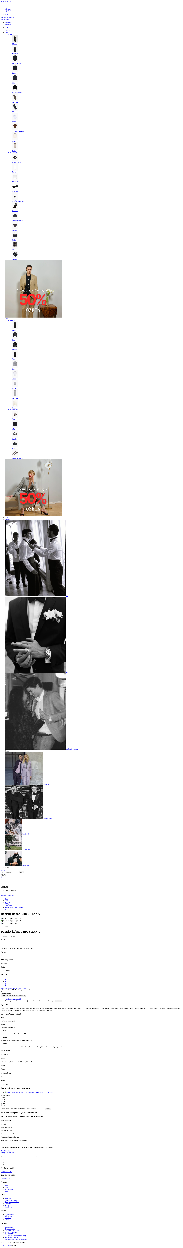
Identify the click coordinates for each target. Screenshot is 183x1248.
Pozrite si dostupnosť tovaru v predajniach (13, 995)
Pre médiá (8, 1218)
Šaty (13, 359)
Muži (6, 32)
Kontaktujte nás (9, 1214)
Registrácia (8, 11)
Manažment (8, 1207)
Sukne (14, 388)
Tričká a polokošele (18, 131)
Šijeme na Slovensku (11, 1200)
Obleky (14, 44)
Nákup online (9, 1227)
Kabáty (14, 330)
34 (4, 1097)
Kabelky (14, 448)
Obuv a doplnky (13, 152)
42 (4, 1105)
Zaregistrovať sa (6, 1151)
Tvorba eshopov (6, 1245)
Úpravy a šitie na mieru (12, 1202)
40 (4, 1103)
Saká (13, 83)
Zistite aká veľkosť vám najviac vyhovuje (13, 988)
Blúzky (14, 349)
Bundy (14, 73)
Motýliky (15, 191)
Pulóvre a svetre (17, 92)
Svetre (14, 408)
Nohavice (15, 102)
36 (4, 1099)
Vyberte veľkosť (6, 1095)
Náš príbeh (8, 1198)
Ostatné (14, 259)
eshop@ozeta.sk (6, 1178)
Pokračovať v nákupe (7, 895)
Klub (6, 14)
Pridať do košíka (6, 993)
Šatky (14, 419)
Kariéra (7, 1219)
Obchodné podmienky (11, 1237)
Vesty (14, 151)
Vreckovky (15, 181)
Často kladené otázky (11, 1232)
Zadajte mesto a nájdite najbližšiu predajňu (13, 1108)
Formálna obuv (16, 162)
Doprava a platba (10, 1229)
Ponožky (15, 211)
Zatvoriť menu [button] (5, 19)
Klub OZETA (9, 1234)
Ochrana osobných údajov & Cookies (16, 1239)
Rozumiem (59, 1001)
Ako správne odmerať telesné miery (15, 1235)
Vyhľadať (48, 1108)
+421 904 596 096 (6, 1172)
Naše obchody (9, 1216)
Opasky (14, 230)
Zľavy (6, 1191)
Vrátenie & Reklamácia (12, 1230)
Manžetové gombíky (18, 201)
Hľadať (21, 872)
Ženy (6, 319)
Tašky (14, 240)
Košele (14, 121)
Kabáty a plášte (16, 63)
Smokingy (15, 53)
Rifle (13, 112)
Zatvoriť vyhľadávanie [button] (5, 875)
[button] (3, 870)
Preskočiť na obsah (6, 1)
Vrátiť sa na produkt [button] (7, 1127)
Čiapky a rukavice (17, 220)
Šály (13, 250)
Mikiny (14, 141)
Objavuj (7, 1205)
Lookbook (8, 1203)
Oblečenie (11, 34)
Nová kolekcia (9, 1189)
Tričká (14, 379)
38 (4, 1101)
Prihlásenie (8, 9)
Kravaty (14, 172)
